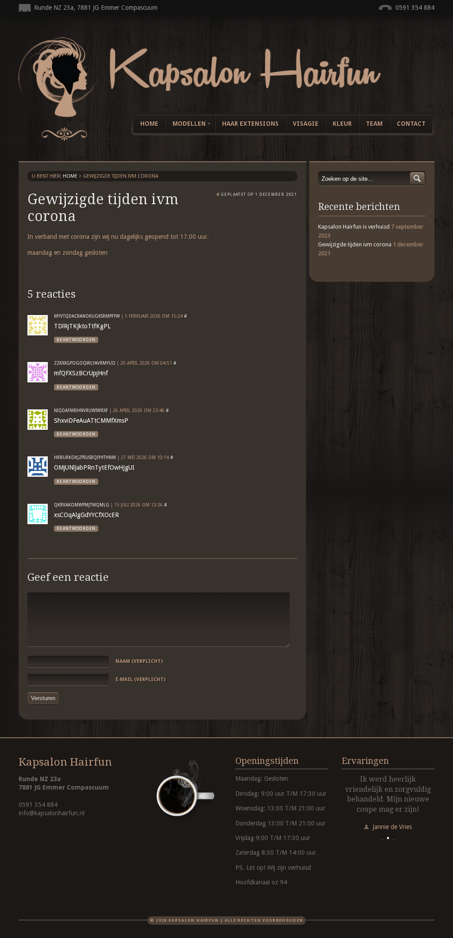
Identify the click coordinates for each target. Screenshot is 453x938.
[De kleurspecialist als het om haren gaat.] (226, 139)
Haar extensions (250, 123)
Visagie (306, 123)
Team (374, 123)
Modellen (185, 125)
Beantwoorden (76, 340)
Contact (411, 123)
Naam (139, 661)
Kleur (342, 123)
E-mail (140, 679)
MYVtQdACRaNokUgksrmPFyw (87, 316)
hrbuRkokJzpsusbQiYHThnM (85, 457)
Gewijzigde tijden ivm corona (355, 244)
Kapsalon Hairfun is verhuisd (354, 226)
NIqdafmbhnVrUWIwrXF (81, 410)
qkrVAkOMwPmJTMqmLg (81, 504)
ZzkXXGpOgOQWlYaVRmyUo (84, 363)
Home (149, 123)
